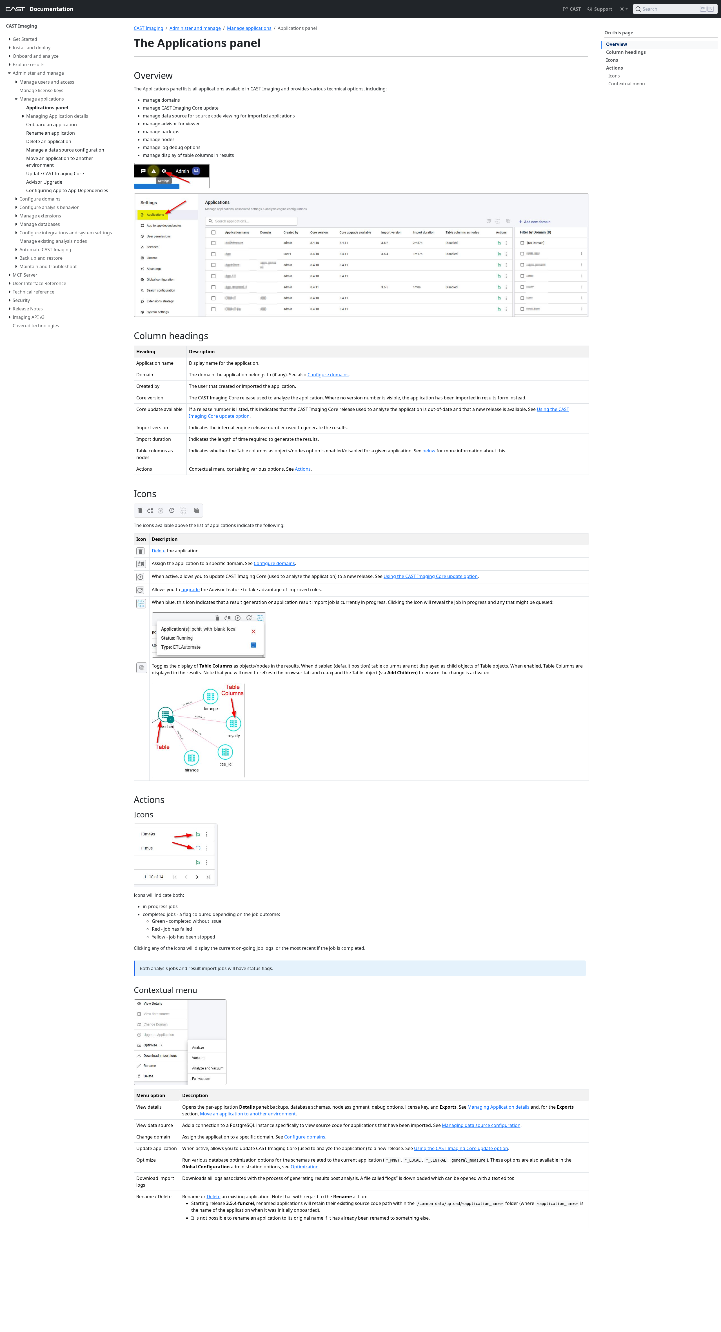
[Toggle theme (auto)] (624, 9)
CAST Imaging (148, 28)
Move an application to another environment (248, 1114)
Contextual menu (626, 84)
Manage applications (249, 28)
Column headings (626, 52)
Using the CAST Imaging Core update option (431, 576)
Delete (159, 551)
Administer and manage (195, 28)
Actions (614, 68)
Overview (616, 44)
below (428, 451)
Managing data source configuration (481, 1125)
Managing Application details (498, 1107)
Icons (612, 60)
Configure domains (328, 375)
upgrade (190, 589)
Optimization (305, 1167)
